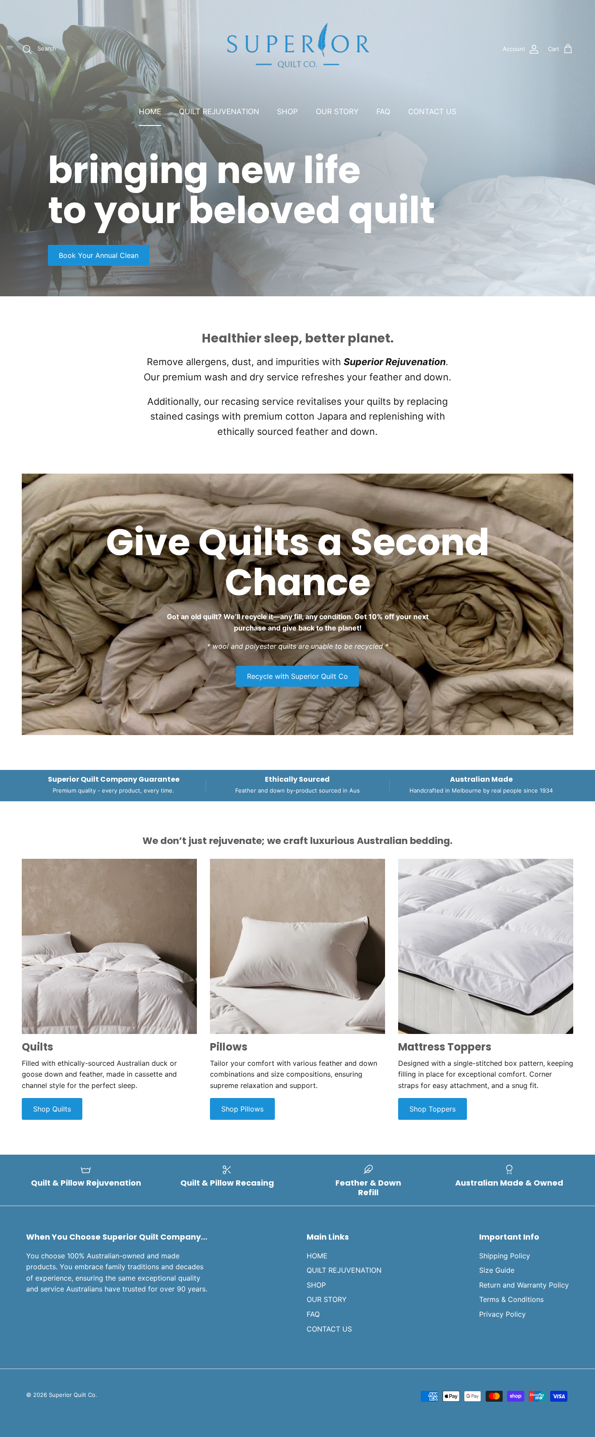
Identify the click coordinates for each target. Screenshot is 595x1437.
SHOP (287, 111)
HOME (150, 111)
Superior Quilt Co (72, 1394)
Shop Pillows (242, 1109)
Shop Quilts (52, 1109)
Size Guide (496, 1270)
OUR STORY (337, 111)
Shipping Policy (504, 1255)
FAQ (383, 111)
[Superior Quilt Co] (297, 49)
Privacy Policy (502, 1314)
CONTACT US (432, 111)
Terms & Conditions (511, 1299)
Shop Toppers (432, 1109)
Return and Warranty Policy (524, 1285)
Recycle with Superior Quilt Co (297, 676)
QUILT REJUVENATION (219, 111)
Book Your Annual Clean (99, 255)
